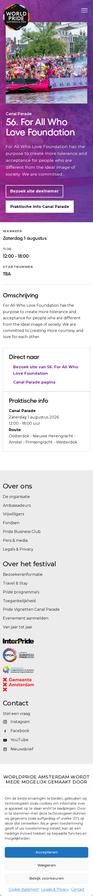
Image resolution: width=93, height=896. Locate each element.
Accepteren (47, 852)
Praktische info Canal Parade (39, 206)
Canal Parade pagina (34, 382)
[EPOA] (31, 655)
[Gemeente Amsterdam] (24, 685)
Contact (77, 889)
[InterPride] (46, 641)
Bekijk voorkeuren (46, 878)
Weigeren (46, 865)
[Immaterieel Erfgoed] (46, 669)
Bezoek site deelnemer (34, 191)
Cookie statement (24, 889)
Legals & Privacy (55, 889)
